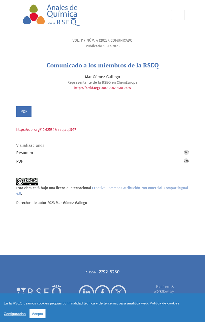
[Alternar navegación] (178, 15)
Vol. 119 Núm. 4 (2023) (90, 40)
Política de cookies (164, 303)
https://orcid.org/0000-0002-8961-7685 (102, 88)
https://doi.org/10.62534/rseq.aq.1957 (46, 130)
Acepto (37, 314)
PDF (23, 111)
